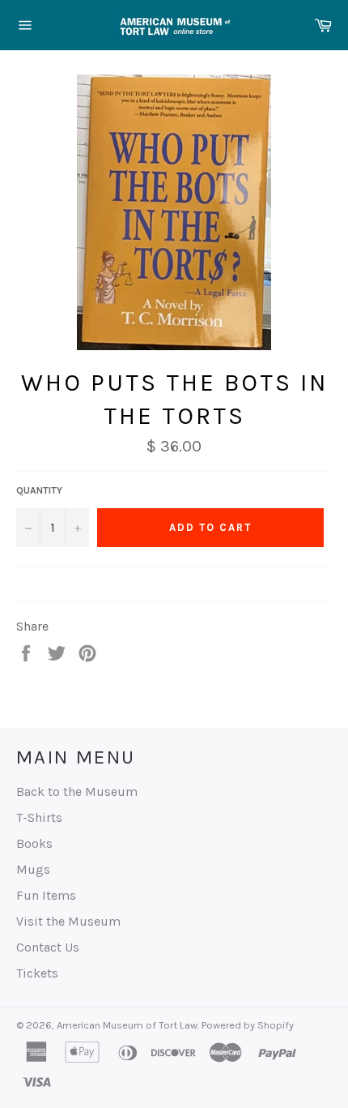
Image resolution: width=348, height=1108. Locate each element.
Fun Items (46, 895)
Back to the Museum (77, 791)
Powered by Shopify (248, 1025)
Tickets (37, 973)
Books (34, 843)
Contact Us (47, 947)
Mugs (33, 869)
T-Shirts (39, 817)
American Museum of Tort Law (127, 1025)
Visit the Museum (68, 921)
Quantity (39, 490)
